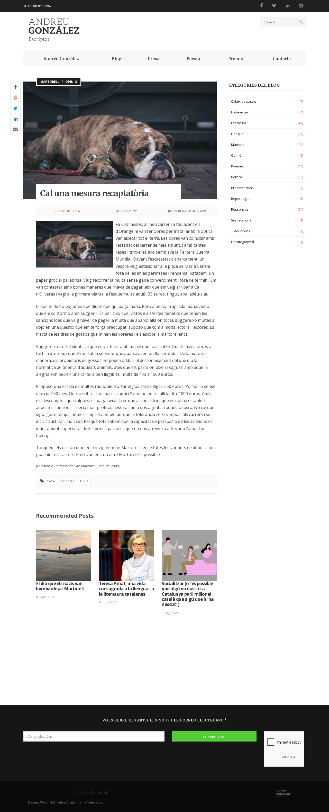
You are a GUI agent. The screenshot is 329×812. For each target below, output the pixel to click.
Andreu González (61, 58)
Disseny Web (38, 802)
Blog (117, 58)
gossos (67, 481)
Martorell (49, 81)
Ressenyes (240, 209)
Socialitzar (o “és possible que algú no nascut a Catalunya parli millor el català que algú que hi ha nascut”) (188, 594)
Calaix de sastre (243, 101)
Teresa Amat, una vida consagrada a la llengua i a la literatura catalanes (126, 589)
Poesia (193, 58)
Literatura (238, 123)
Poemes (237, 166)
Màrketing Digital (63, 802)
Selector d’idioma (37, 6)
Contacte (282, 58)
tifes (84, 481)
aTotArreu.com (95, 802)
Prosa (153, 58)
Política (236, 177)
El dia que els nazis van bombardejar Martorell (60, 586)
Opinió (71, 81)
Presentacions (242, 187)
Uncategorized (242, 241)
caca (51, 481)
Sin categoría (241, 220)
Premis (235, 58)
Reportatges (240, 198)
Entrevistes (240, 112)
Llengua (237, 133)
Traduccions (240, 231)
